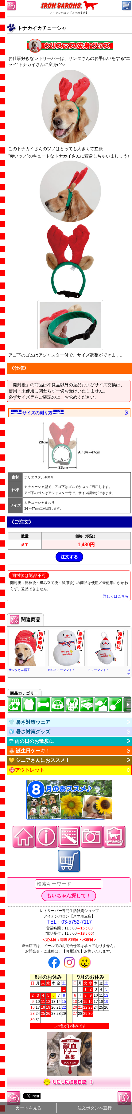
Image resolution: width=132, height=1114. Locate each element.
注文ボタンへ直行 (94, 1108)
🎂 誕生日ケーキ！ (29, 750)
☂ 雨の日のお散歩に (31, 741)
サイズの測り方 (37, 412)
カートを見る (28, 1108)
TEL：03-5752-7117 (69, 922)
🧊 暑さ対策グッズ (29, 731)
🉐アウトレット (27, 770)
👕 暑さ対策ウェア (29, 722)
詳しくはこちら (116, 596)
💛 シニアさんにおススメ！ (39, 760)
